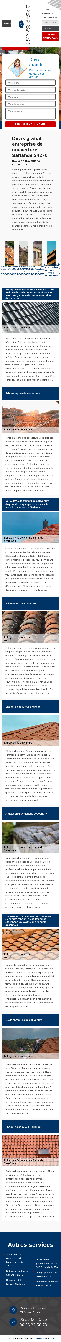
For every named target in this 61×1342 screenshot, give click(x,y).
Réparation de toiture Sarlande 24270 (47, 1283)
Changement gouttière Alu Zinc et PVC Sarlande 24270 (47, 1263)
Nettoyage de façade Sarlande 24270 (17, 1273)
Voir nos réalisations (50, 36)
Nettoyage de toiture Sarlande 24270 (46, 1274)
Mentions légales (45, 1338)
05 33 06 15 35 (28, 14)
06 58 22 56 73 (28, 34)
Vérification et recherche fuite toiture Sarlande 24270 (14, 1260)
